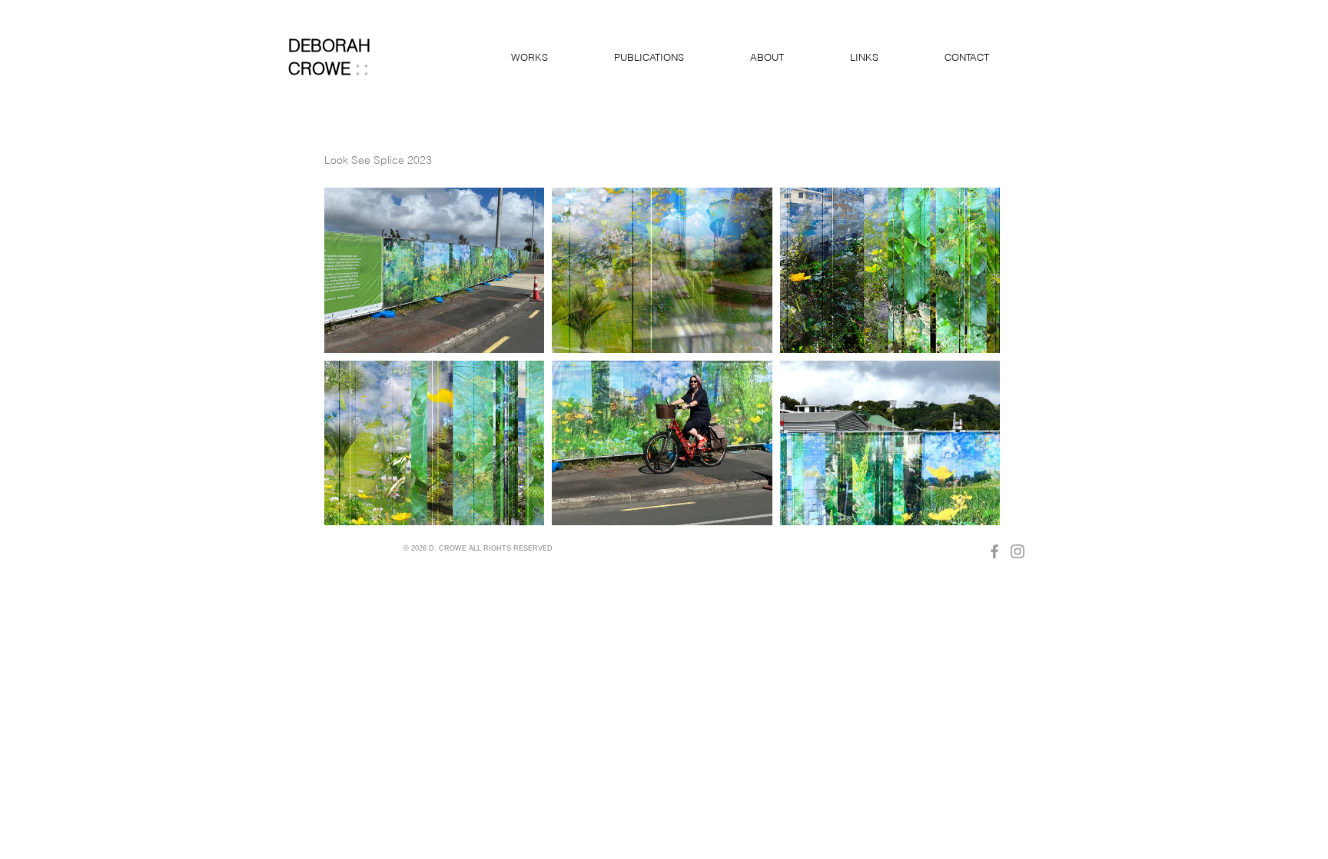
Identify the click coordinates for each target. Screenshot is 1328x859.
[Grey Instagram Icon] (1017, 551)
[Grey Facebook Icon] (994, 551)
